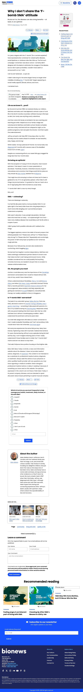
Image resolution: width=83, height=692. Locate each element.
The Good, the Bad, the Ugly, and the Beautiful (66, 59)
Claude (16, 400)
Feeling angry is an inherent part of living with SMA (67, 36)
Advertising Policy (70, 652)
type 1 (22, 150)
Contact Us (50, 663)
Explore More (69, 649)
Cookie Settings (69, 665)
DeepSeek (17, 403)
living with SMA (31, 527)
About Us (49, 649)
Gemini (16, 407)
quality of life (41, 527)
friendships (45, 272)
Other (16, 423)
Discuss (30, 30)
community (20, 527)
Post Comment (14, 574)
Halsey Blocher (34, 301)
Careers (49, 660)
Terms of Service (70, 663)
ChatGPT (17, 397)
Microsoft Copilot (19, 417)
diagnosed (11, 147)
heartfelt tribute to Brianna (33, 286)
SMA (21, 80)
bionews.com (12, 663)
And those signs (35, 325)
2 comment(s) (28, 534)
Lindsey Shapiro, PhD (41, 94)
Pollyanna (38, 174)
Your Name (11, 546)
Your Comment (12, 553)
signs (26, 248)
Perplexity (17, 420)
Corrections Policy (70, 655)
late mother (22, 174)
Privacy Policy (69, 660)
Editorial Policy (69, 658)
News (32, 94)
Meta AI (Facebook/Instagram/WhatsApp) (27, 413)
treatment (24, 354)
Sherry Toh (35, 281)
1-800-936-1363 (11, 666)
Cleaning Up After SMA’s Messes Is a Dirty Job (66, 43)
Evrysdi (24, 291)
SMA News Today (24, 283)
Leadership (50, 658)
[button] (65, 3)
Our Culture (50, 652)
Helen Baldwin (16, 25)
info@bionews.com (12, 665)
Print (46, 30)
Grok (15, 410)
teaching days (31, 309)
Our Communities (52, 655)
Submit (28, 440)
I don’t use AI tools (19, 426)
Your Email (32, 546)
